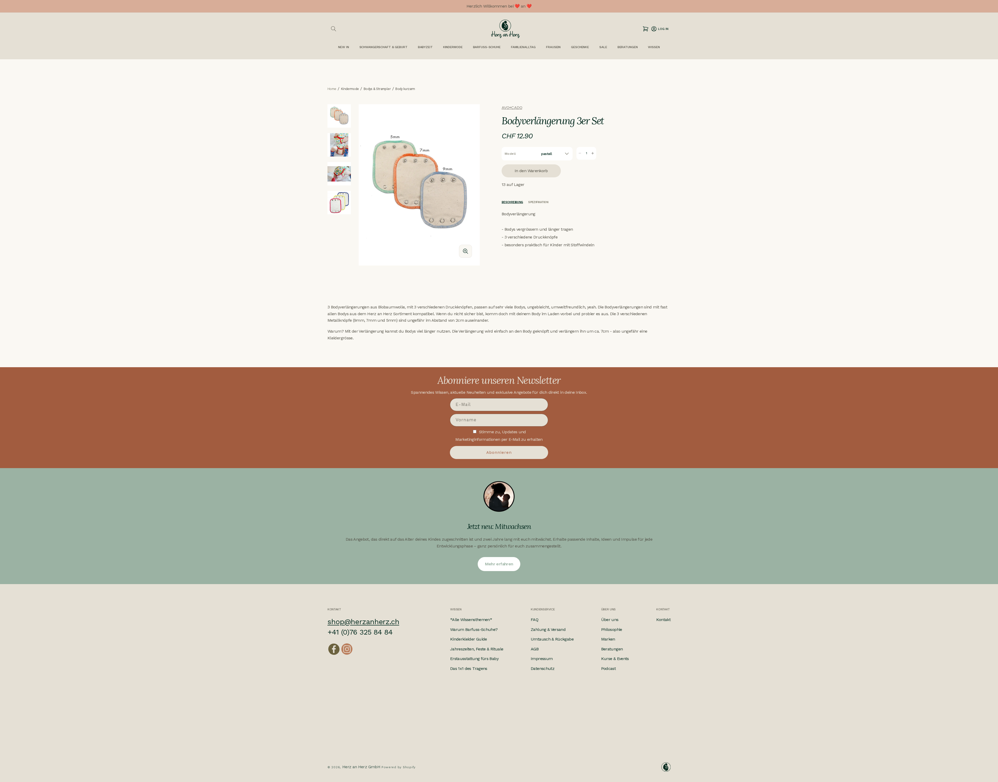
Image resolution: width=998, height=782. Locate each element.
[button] (333, 29)
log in (659, 28)
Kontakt (663, 619)
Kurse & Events (615, 658)
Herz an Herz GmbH (361, 766)
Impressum (542, 658)
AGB (535, 649)
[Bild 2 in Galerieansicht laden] (339, 145)
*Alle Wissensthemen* (471, 619)
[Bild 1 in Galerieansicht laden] (339, 116)
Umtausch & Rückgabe (552, 639)
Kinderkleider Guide (468, 639)
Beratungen (612, 649)
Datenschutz (542, 668)
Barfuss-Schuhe (487, 47)
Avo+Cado (512, 107)
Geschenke (580, 47)
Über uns (610, 619)
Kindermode (453, 47)
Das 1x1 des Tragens (468, 668)
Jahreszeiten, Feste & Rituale (476, 649)
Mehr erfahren (499, 563)
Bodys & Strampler (377, 89)
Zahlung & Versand (548, 629)
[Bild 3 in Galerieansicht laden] (339, 173)
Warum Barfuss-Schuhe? (474, 629)
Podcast (608, 668)
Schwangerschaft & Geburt (383, 47)
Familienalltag (523, 47)
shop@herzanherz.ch (363, 621)
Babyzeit (425, 47)
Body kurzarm (405, 89)
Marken (608, 639)
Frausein (553, 47)
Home (331, 89)
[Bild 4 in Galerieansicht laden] (339, 202)
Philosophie (611, 629)
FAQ (534, 619)
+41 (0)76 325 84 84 (359, 632)
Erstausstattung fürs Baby (474, 658)
